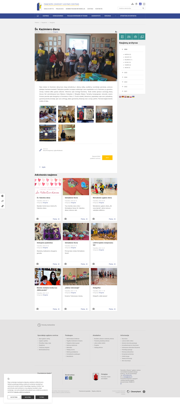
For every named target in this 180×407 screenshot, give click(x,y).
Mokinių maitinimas (72, 345)
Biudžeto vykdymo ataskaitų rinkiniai (104, 338)
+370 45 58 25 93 (127, 375)
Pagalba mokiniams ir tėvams (74, 341)
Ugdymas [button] (46, 16)
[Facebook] (66, 378)
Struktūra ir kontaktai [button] (128, 16)
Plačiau (55, 219)
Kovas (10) (128, 62)
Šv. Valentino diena (43, 198)
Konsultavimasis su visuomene (130, 345)
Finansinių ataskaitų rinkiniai (101, 341)
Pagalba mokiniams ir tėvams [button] (77, 16)
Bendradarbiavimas (44, 349)
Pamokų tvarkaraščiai (48, 325)
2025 (125, 72)
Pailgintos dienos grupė (73, 343)
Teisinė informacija (127, 358)
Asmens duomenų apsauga (129, 343)
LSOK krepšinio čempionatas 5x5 (103, 244)
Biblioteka (69, 347)
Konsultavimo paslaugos (73, 354)
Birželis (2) (128, 54)
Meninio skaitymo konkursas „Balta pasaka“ (47, 289)
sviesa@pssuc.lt (127, 377)
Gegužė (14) (128, 57)
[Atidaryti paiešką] (143, 8)
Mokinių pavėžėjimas (72, 352)
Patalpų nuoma (71, 349)
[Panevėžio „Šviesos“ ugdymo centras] (39, 6)
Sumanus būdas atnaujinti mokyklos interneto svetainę (118, 392)
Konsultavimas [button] (58, 16)
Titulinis (37, 22)
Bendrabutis (70, 356)
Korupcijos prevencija (128, 354)
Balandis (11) (128, 59)
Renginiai (52, 22)
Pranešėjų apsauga (127, 349)
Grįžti (43, 167)
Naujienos (44, 22)
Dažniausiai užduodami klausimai (131, 347)
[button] (132, 4)
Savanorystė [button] (96, 16)
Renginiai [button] (108, 16)
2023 (125, 82)
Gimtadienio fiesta (71, 198)
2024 (125, 77)
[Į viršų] (144, 391)
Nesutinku (28, 397)
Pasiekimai (42, 345)
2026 (125, 49)
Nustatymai (13, 397)
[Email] (70, 378)
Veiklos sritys (49, 9)
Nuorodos (124, 338)
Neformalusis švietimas (73, 338)
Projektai (96, 345)
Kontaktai (98, 9)
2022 (125, 86)
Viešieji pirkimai (98, 347)
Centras (90, 9)
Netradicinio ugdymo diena (102, 198)
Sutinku (41, 397)
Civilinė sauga (125, 356)
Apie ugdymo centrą (44, 338)
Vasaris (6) (128, 65)
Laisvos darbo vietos (127, 341)
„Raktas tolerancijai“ (72, 288)
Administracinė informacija (75, 9)
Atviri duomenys (126, 360)
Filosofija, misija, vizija (45, 343)
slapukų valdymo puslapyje (22, 392)
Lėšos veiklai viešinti (99, 343)
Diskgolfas (97, 288)
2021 (125, 91)
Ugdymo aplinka (43, 341)
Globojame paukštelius (45, 243)
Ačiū (107, 158)
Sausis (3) (127, 67)
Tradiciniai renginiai (44, 347)
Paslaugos (60, 9)
